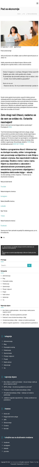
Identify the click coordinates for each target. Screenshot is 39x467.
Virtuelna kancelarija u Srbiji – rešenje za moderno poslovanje (19, 320)
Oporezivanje (6, 286)
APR (5, 419)
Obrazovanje (7, 422)
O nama (6, 425)
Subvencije (5, 297)
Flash (35, 462)
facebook (6, 442)
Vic (24, 14)
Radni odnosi (6, 294)
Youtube (3, 186)
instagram (7, 445)
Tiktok (3, 216)
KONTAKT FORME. (18, 144)
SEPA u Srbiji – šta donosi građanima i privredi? (15, 314)
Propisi (4, 292)
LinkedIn (3, 206)
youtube (6, 451)
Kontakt (6, 428)
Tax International (14, 462)
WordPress (26, 464)
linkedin (6, 448)
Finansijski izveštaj (8, 281)
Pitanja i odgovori (7, 289)
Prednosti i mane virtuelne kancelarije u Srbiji (14, 317)
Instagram (4, 196)
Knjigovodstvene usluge (11, 416)
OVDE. (10, 127)
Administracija (6, 276)
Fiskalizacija (6, 284)
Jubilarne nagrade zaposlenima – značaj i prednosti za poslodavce (20, 323)
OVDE (29, 142)
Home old (6, 414)
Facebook (4, 225)
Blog (4, 278)
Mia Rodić (18, 47)
